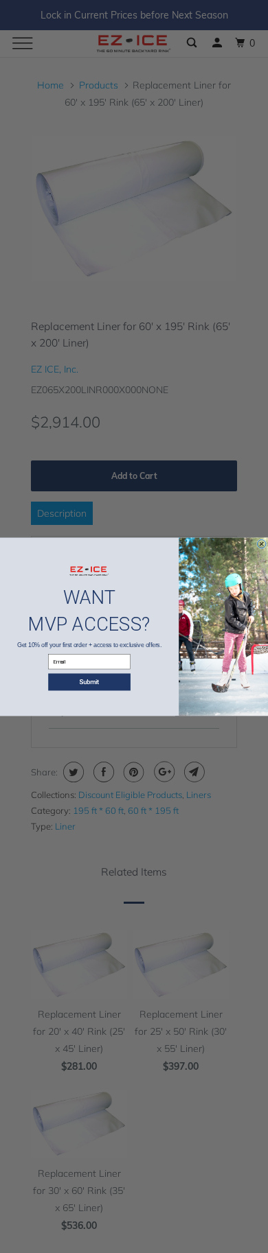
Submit (89, 682)
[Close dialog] (261, 543)
